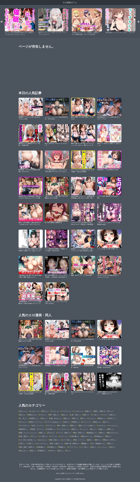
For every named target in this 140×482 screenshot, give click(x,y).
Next (138, 22)
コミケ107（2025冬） (27, 440)
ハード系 (84, 447)
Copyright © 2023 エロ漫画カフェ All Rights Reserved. (70, 479)
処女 (65, 415)
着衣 (76, 418)
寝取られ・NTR (109, 440)
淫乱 (94, 447)
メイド (53, 436)
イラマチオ (24, 425)
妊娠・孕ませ (56, 418)
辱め (22, 415)
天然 (112, 447)
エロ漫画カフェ (70, 3)
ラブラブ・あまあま (53, 422)
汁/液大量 (74, 436)
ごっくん (103, 447)
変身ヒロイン (87, 436)
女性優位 (52, 447)
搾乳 (108, 436)
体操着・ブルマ (37, 429)
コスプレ (50, 425)
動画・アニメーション (28, 433)
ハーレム (113, 425)
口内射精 (50, 429)
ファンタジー (64, 429)
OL (68, 450)
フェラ (55, 411)
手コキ (51, 433)
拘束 (86, 415)
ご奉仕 (30, 443)
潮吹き (97, 422)
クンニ (84, 429)
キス (34, 436)
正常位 (112, 418)
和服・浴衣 (54, 440)
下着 (22, 443)
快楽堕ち (34, 418)
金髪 (42, 433)
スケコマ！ (72, 473)
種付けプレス (113, 433)
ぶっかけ (78, 411)
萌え (93, 429)
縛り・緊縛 (63, 425)
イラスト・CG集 (109, 415)
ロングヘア (73, 447)
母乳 (110, 443)
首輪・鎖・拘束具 (72, 443)
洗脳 (102, 429)
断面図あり (92, 433)
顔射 (102, 433)
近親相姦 (41, 447)
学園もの (32, 415)
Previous (2, 22)
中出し (23, 411)
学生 (44, 418)
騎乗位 (102, 418)
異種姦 (62, 447)
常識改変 (42, 450)
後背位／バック (36, 422)
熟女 (67, 418)
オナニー (86, 422)
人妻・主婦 (76, 415)
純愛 (90, 440)
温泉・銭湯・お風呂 (27, 447)
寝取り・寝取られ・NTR (103, 411)
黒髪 (111, 429)
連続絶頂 (23, 429)
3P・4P (23, 418)
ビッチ (92, 418)
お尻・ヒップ (38, 425)
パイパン (64, 436)
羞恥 (74, 425)
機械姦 (85, 443)
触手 (98, 440)
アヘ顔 (95, 415)
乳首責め (99, 436)
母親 (33, 450)
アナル (43, 415)
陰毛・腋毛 (24, 436)
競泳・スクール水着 (87, 425)
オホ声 (52, 450)
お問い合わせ (80, 473)
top (57, 473)
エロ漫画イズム (63, 473)
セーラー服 (67, 440)
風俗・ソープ (79, 440)
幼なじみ (23, 450)
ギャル (23, 422)
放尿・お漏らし (56, 443)
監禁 (75, 429)
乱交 (106, 422)
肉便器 (76, 422)
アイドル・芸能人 (64, 433)
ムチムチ (102, 425)
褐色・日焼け (79, 433)
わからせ (43, 440)
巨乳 (45, 411)
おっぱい (35, 411)
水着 (67, 422)
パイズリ (66, 411)
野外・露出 (54, 415)
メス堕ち (43, 436)
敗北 (61, 450)
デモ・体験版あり (98, 443)
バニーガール (42, 443)
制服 (89, 411)
